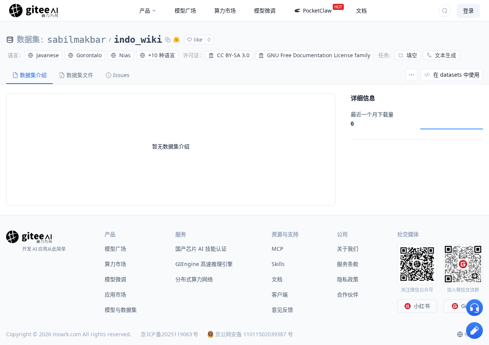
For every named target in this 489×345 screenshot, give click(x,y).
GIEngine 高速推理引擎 (204, 264)
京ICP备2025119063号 (169, 334)
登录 (468, 10)
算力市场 (115, 264)
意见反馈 (282, 309)
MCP (277, 248)
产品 (144, 10)
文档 (277, 279)
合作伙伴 (347, 294)
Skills (278, 264)
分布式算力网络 (194, 279)
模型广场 (115, 248)
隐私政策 (347, 279)
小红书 (422, 306)
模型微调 (115, 279)
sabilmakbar (76, 39)
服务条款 (347, 264)
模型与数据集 (121, 309)
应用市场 (115, 294)
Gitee (467, 306)
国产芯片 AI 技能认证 (201, 248)
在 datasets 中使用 (456, 74)
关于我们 (347, 248)
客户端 (280, 294)
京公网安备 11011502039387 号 (254, 334)
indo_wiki (138, 39)
